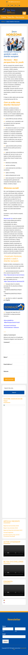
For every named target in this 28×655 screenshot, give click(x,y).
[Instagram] (15, 5)
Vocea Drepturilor (8, 532)
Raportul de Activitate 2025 (11, 525)
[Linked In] (19, 5)
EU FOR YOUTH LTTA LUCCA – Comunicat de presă (12, 535)
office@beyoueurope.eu (14, 1)
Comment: (7, 342)
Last (16, 631)
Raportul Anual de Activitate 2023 (13, 530)
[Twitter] (12, 5)
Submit (6, 641)
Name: (6, 357)
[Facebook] (8, 5)
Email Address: (8, 364)
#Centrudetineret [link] (8, 327)
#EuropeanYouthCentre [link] (10, 325)
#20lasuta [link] (16, 327)
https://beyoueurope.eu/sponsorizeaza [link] (14, 275)
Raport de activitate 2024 (11, 528)
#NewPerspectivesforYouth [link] (11, 322)
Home (3, 21)
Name (4, 626)
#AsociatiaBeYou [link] (8, 320)
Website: (6, 371)
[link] (14, 281)
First (3, 631)
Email (4, 634)
